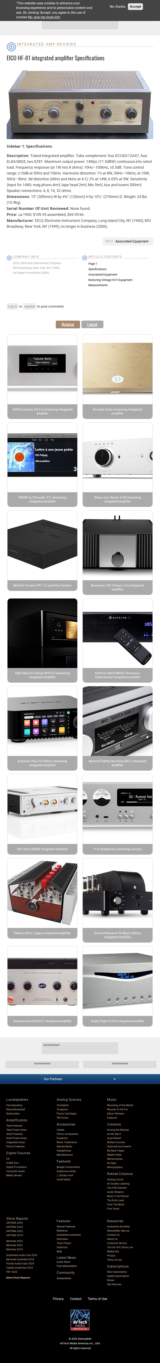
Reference (62, 1230)
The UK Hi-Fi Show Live (120, 1247)
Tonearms (62, 1109)
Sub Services (114, 1284)
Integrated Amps (15, 1142)
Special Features (66, 1226)
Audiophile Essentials (69, 1234)
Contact (75, 1299)
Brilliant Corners (116, 1142)
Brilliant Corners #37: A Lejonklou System (42, 585)
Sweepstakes (64, 1278)
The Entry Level (115, 1200)
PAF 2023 (11, 1271)
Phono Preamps (15, 1146)
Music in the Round (118, 1196)
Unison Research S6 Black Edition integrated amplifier (117, 935)
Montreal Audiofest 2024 (20, 1259)
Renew (110, 1280)
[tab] (68, 324)
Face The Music (116, 1204)
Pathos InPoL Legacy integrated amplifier (42, 933)
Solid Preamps (14, 1134)
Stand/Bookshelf (15, 1109)
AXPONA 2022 (14, 1231)
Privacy (111, 1255)
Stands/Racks (64, 1146)
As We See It (114, 1134)
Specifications (97, 269)
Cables (60, 1129)
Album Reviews (115, 1113)
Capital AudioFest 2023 (19, 1267)
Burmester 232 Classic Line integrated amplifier (117, 587)
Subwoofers (13, 1113)
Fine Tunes (113, 1208)
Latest (92, 324)
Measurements (98, 285)
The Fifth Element (117, 1187)
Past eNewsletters (67, 1266)
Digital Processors (16, 1167)
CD (8, 1158)
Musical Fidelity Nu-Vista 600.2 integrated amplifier (117, 763)
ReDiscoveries (114, 1159)
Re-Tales (111, 1163)
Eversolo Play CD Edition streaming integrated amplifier (42, 763)
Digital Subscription (118, 1276)
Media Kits (113, 1251)
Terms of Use (114, 1259)
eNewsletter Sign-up (118, 1230)
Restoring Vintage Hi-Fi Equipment (110, 280)
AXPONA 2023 (14, 1227)
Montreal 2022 (14, 1245)
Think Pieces (64, 1243)
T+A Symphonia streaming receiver (117, 849)
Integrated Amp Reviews (46, 44)
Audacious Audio (66, 1171)
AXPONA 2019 (14, 1235)
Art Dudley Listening (118, 1183)
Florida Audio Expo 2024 (20, 1263)
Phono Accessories (67, 1134)
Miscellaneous (65, 1154)
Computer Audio (15, 1171)
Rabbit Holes (114, 1154)
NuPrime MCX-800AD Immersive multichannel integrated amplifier (117, 675)
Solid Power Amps (16, 1138)
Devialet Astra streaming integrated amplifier (117, 411)
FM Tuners (62, 1117)
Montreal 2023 (14, 1241)
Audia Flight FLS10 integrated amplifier (117, 1021)
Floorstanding (14, 1105)
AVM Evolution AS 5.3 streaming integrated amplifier (42, 411)
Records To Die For (117, 1109)
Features (112, 1117)
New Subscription (117, 1271)
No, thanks (117, 7)
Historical (62, 1247)
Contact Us (113, 1234)
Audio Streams (115, 1192)
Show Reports (17, 1219)
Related (68, 324)
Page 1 (92, 263)
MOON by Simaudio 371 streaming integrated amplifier (42, 499)
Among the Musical (118, 1129)
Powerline (62, 1138)
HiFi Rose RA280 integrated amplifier (42, 849)
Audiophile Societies (118, 1226)
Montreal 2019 (14, 1249)
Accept (135, 6)
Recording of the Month (120, 1105)
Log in (12, 306)
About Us (112, 1239)
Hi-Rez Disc (12, 1162)
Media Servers (14, 1175)
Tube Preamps (14, 1125)
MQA (59, 1251)
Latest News (66, 1258)
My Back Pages (115, 1150)
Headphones (64, 1150)
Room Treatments (67, 1142)
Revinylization (115, 1167)
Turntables (63, 1105)
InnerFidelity (63, 1179)
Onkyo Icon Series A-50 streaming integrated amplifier (117, 499)
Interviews (62, 1239)
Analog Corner (115, 1179)
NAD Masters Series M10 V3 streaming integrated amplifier (42, 675)
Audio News (63, 1261)
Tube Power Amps (16, 1129)
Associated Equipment (132, 241)
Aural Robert (114, 1138)
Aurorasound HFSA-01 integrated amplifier (42, 1021)
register (29, 306)
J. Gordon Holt (65, 1175)
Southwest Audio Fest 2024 (21, 1255)
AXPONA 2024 (14, 1222)
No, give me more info (44, 17)
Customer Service (117, 1243)
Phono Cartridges (66, 1113)
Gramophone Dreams (119, 1146)
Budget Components (68, 1167)
